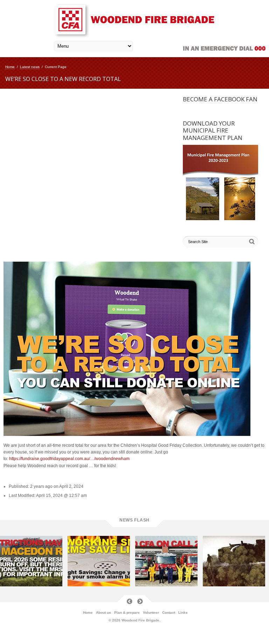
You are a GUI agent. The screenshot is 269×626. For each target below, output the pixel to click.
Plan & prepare (127, 612)
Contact (168, 612)
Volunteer (151, 612)
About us (103, 612)
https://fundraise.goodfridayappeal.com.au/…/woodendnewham (69, 458)
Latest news (30, 67)
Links (183, 612)
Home (10, 67)
